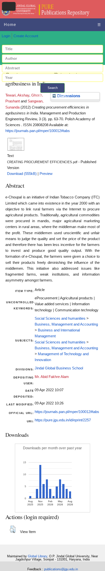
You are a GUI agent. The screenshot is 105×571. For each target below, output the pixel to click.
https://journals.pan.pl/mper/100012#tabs (37, 131)
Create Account (25, 36)
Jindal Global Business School (59, 368)
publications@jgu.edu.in (61, 569)
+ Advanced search (52, 96)
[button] (12, 529)
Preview (46, 174)
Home (10, 25)
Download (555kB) (22, 174)
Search (53, 88)
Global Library (37, 556)
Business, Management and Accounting (66, 324)
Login (6, 36)
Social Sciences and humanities (60, 318)
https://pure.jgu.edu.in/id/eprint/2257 (63, 420)
